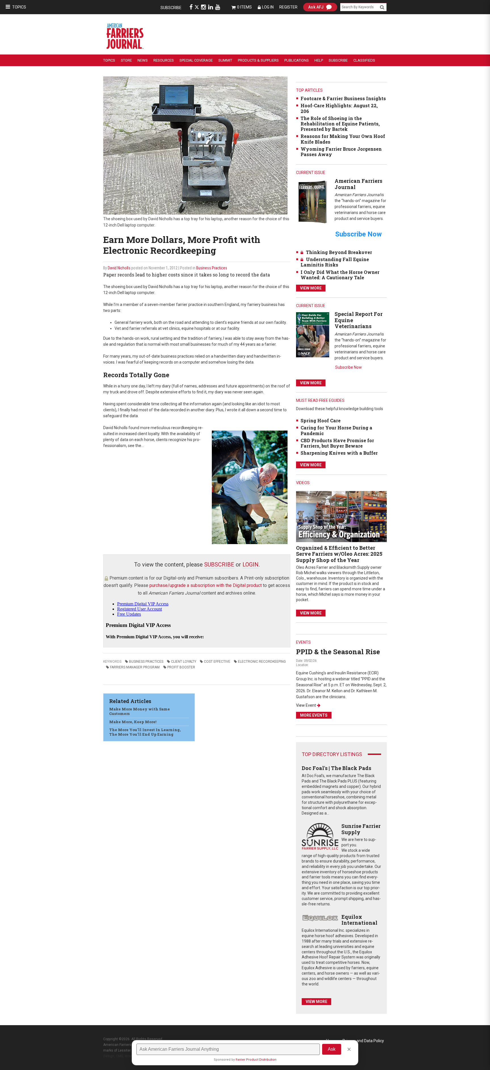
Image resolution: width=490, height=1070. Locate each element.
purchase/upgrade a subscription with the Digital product (205, 585)
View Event (306, 705)
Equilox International (359, 919)
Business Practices (211, 268)
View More (311, 288)
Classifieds (364, 60)
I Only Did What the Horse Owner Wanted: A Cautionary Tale (340, 274)
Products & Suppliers (258, 60)
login (250, 564)
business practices (146, 662)
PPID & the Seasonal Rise (338, 651)
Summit (225, 60)
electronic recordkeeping (262, 662)
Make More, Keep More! (132, 721)
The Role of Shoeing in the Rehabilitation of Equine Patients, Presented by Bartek (340, 123)
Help (318, 60)
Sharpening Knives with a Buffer (339, 453)
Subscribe (170, 7)
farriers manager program (135, 667)
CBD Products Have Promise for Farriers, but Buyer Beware (337, 443)
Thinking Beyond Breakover (339, 252)
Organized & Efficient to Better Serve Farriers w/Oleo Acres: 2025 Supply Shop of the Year (339, 553)
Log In (268, 7)
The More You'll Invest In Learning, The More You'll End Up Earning (145, 732)
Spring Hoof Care (321, 420)
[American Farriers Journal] (312, 201)
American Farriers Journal (358, 183)
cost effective (217, 662)
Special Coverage (196, 60)
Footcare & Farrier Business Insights (343, 98)
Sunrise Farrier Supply (361, 829)
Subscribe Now (348, 367)
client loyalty (183, 662)
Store (126, 60)
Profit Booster (181, 667)
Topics (19, 7)
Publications (296, 60)
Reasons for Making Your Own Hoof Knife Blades (343, 138)
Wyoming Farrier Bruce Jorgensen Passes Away (341, 151)
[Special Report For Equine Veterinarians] (312, 334)
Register (288, 7)
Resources (163, 60)
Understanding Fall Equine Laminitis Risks (335, 262)
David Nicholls (119, 268)
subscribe (219, 564)
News (143, 60)
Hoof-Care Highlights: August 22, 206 (339, 108)
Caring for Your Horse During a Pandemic (336, 430)
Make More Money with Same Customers (139, 711)
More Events (314, 715)
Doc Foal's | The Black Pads (336, 768)
